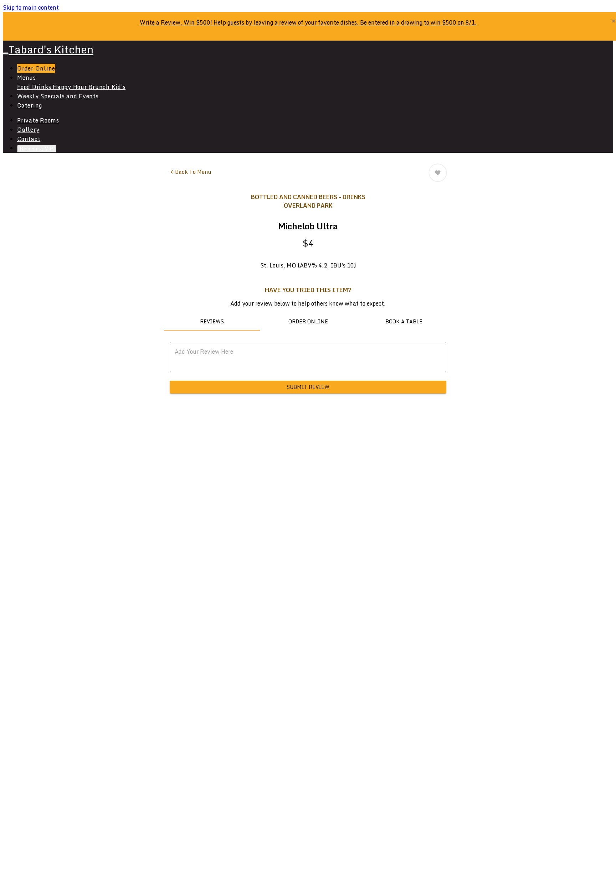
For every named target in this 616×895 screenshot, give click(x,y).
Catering (29, 105)
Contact (28, 139)
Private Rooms (38, 120)
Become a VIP (36, 148)
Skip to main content (31, 7)
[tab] (212, 322)
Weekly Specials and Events (58, 96)
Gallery (28, 129)
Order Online (36, 68)
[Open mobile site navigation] (6, 53)
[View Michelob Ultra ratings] (437, 172)
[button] (190, 171)
